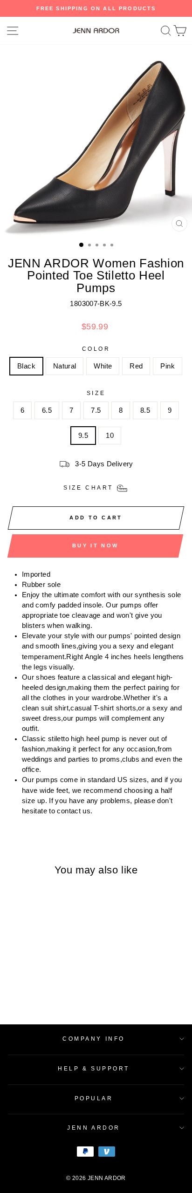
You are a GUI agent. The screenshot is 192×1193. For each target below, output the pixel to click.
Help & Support (93, 1068)
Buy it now (95, 545)
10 (110, 435)
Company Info (93, 1039)
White (103, 366)
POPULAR (94, 1098)
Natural (64, 366)
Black (26, 366)
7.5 (96, 410)
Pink (167, 366)
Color (96, 349)
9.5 (83, 435)
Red (136, 366)
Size (96, 393)
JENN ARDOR (93, 1128)
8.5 (145, 410)
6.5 (47, 410)
